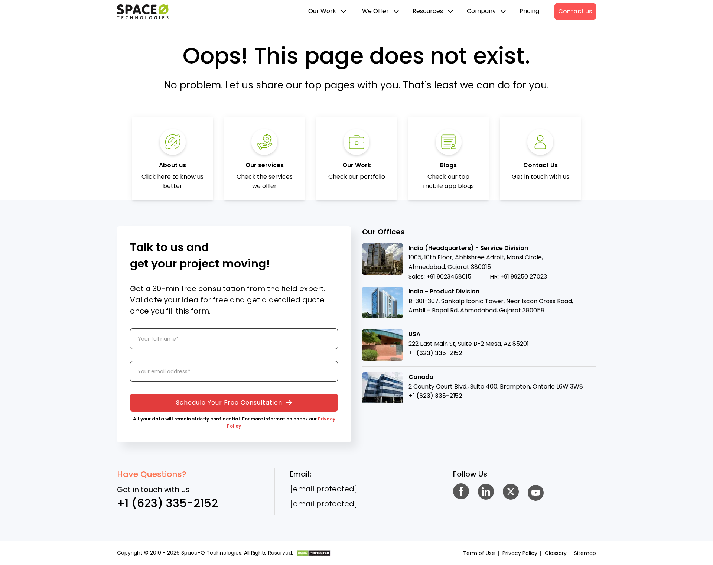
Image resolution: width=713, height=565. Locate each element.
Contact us (575, 11)
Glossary (556, 553)
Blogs (448, 165)
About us (172, 165)
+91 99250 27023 (523, 276)
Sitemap (585, 553)
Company (482, 11)
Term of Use (479, 553)
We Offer (376, 11)
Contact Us (540, 165)
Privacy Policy (519, 553)
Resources (429, 11)
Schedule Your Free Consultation (230, 402)
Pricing (529, 11)
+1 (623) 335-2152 (435, 353)
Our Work (323, 11)
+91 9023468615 (448, 276)
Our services (264, 165)
